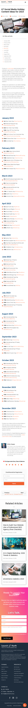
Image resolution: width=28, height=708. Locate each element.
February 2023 (7, 42)
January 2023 (7, 40)
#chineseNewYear (20, 138)
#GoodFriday (15, 211)
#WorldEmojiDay (19, 300)
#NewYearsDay (18, 121)
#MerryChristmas (18, 414)
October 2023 (7, 58)
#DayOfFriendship (8, 306)
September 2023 (7, 56)
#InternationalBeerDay (9, 318)
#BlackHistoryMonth (9, 153)
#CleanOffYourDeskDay (9, 132)
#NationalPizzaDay (20, 155)
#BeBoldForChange (8, 189)
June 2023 (6, 50)
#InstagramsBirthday (9, 369)
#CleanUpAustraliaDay (9, 185)
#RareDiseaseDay (20, 168)
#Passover (17, 209)
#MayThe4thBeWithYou (12, 244)
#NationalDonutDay (9, 266)
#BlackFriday (16, 398)
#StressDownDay (20, 302)
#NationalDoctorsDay (18, 196)
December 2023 (8, 61)
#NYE (16, 418)
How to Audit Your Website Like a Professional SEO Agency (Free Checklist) (13, 527)
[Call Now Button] (25, 705)
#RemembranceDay (9, 392)
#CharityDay (7, 344)
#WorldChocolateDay (9, 297)
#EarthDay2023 (16, 225)
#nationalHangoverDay (9, 125)
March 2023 (6, 44)
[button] (25, 2)
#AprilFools (16, 206)
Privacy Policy (22, 634)
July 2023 (6, 52)
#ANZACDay (16, 227)
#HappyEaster (13, 216)
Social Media (14, 16)
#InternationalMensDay (9, 396)
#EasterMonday (19, 218)
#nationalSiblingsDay (9, 223)
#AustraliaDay (17, 141)
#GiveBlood (21, 272)
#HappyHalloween (16, 380)
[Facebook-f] (10, 698)
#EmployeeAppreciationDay (10, 180)
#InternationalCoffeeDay (10, 365)
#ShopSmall (22, 401)
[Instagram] (17, 698)
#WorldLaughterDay (21, 240)
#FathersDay (16, 340)
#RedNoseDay (17, 325)
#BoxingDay (16, 416)
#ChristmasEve (18, 411)
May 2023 (6, 48)
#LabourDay (15, 238)
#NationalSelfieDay (8, 283)
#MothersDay (17, 249)
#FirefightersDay (18, 247)
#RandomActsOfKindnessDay (11, 162)
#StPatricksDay (19, 191)
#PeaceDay (6, 350)
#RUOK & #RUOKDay (18, 346)
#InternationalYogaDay (9, 279)
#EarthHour (15, 194)
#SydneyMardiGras (8, 166)
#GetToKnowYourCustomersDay (12, 136)
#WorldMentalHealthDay (10, 373)
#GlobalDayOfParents (9, 261)
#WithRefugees (20, 274)
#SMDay (18, 285)
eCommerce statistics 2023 (13, 579)
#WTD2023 (19, 353)
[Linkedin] (13, 698)
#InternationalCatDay (9, 323)
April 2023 (6, 46)
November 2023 (8, 59)
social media (10, 68)
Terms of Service (4, 635)
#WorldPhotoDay (8, 329)
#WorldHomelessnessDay (10, 377)
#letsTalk (17, 214)
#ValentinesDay (18, 158)
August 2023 (6, 54)
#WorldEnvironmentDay (9, 270)
